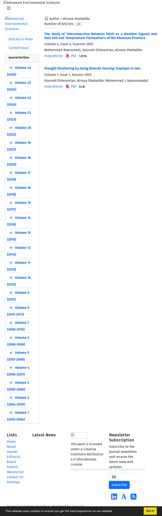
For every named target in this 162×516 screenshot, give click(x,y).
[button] (114, 511)
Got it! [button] (150, 510)
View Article (53, 56)
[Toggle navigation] (79, 8)
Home (11, 442)
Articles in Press (21, 39)
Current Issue (19, 48)
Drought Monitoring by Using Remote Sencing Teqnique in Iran (92, 68)
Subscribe (119, 485)
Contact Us (15, 477)
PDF (78, 56)
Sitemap (13, 482)
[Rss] (133, 498)
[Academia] (124, 498)
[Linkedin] (114, 498)
